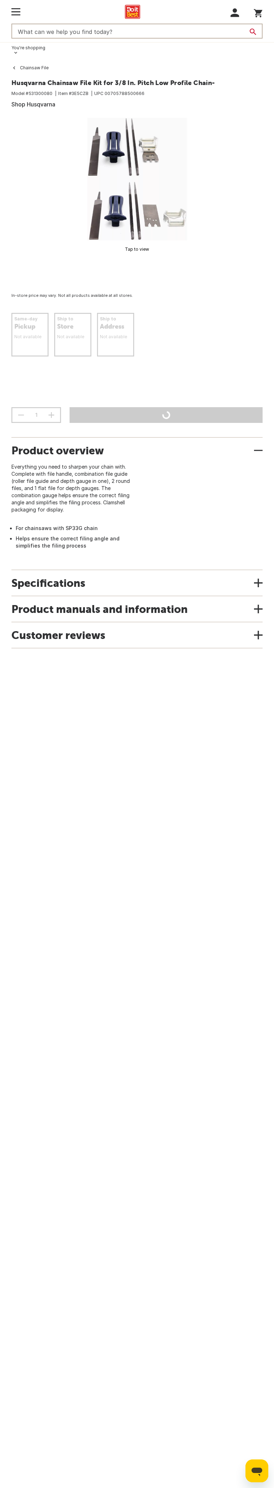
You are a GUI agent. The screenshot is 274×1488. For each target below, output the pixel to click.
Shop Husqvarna (33, 104)
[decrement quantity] (21, 415)
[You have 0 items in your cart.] (258, 12)
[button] (234, 12)
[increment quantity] (51, 415)
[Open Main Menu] (15, 11)
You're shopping (28, 47)
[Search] (253, 32)
